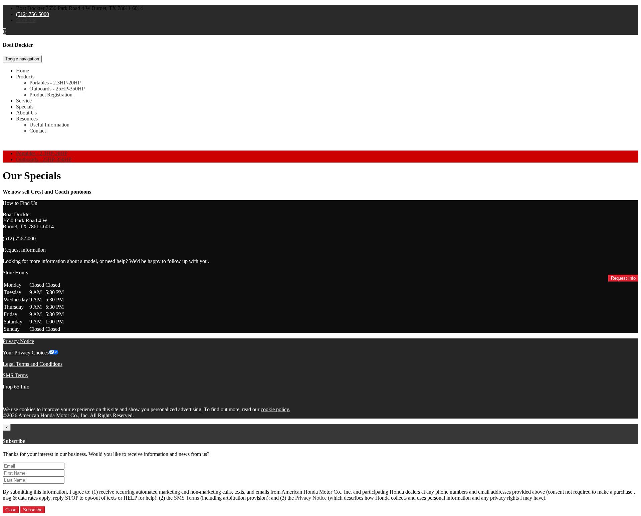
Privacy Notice (18, 341)
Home (22, 70)
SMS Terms (15, 375)
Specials (24, 106)
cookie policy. (275, 409)
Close (10, 509)
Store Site (26, 20)
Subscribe (32, 509)
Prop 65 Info (16, 387)
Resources (27, 118)
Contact (37, 131)
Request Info (623, 278)
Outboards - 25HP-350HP (57, 88)
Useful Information (49, 124)
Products (25, 76)
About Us (26, 112)
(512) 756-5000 (32, 14)
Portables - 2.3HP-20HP (55, 82)
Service (24, 100)
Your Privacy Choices (26, 352)
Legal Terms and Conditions (32, 364)
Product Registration (50, 94)
